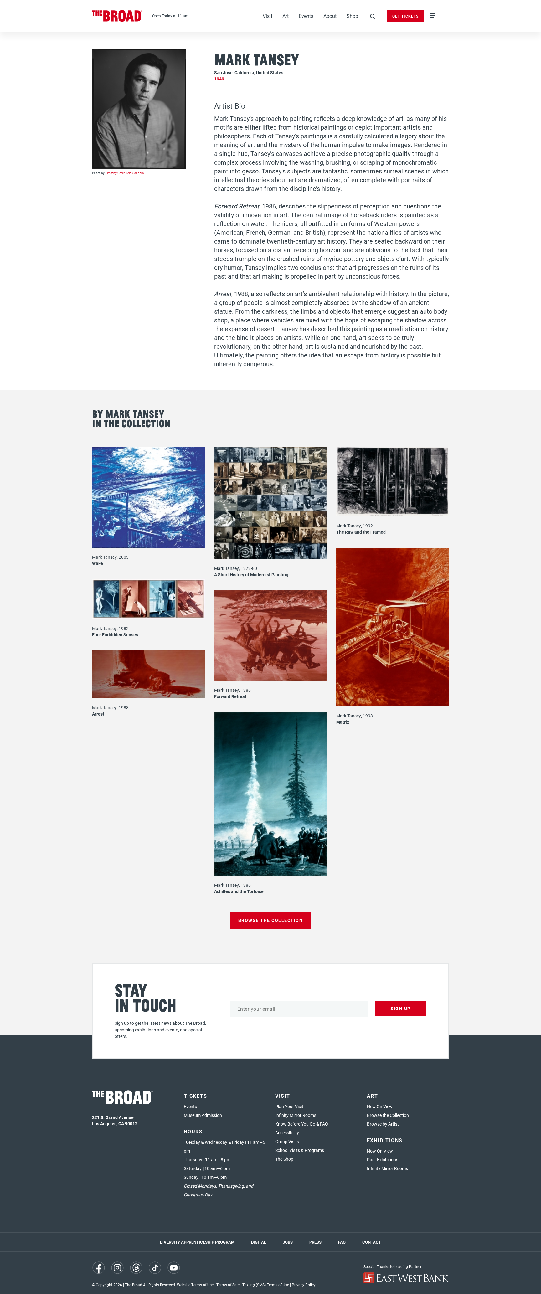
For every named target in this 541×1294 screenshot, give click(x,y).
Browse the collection (270, 920)
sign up (400, 1008)
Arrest (98, 714)
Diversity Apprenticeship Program (197, 1242)
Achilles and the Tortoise (239, 891)
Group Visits (287, 1141)
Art (285, 16)
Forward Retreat (230, 696)
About (330, 16)
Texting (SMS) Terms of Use (265, 1284)
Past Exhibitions (382, 1160)
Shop (352, 16)
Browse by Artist (383, 1124)
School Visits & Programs (299, 1150)
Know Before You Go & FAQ (301, 1124)
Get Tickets (405, 15)
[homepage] (117, 16)
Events (306, 16)
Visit (267, 16)
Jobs (288, 1242)
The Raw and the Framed (361, 532)
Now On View (380, 1151)
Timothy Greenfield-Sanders (124, 173)
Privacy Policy (304, 1284)
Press (315, 1242)
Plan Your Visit (289, 1106)
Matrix (342, 722)
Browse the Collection (388, 1115)
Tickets (195, 1095)
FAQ (342, 1242)
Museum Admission (203, 1115)
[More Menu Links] (433, 16)
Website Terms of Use (195, 1284)
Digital (258, 1242)
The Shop (284, 1159)
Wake (97, 563)
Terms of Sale (228, 1284)
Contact (371, 1242)
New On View (380, 1106)
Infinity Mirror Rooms (295, 1115)
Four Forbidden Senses (115, 635)
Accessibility (287, 1133)
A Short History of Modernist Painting (251, 575)
